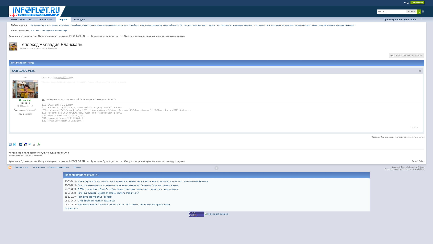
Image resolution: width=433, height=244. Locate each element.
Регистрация (417, 3)
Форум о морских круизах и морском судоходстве (154, 161)
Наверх (414, 127)
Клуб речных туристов (40, 25)
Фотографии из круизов (291, 25)
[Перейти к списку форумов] (37, 11)
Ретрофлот (260, 25)
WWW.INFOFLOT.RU (21, 19)
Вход (406, 3)
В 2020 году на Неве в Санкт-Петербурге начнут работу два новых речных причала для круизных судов (128, 189)
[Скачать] (38, 144)
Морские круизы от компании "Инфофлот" (337, 25)
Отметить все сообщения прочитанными (51, 167)
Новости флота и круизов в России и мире (49, 30)
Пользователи (45, 19)
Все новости (71, 208)
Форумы (63, 19)
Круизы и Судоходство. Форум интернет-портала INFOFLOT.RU (47, 161)
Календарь (79, 19)
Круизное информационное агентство (110, 25)
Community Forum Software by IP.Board (407, 167)
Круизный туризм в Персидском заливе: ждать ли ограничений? (108, 193)
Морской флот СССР (173, 25)
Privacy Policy (418, 161)
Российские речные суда (82, 25)
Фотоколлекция (273, 25)
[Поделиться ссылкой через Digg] (20, 144)
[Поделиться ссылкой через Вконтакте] (10, 144)
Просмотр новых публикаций (400, 19)
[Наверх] (216, 168)
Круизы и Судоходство (104, 161)
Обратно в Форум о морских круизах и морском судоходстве (397, 137)
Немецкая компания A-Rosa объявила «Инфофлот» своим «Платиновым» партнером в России (124, 205)
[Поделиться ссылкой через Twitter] (14, 144)
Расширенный (423, 11)
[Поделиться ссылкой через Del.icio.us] (25, 144)
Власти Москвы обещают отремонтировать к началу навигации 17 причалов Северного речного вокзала (128, 185)
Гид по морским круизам (152, 25)
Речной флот (134, 25)
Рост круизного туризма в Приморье (95, 197)
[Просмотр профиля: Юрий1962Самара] (25, 89)
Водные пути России (60, 25)
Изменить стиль (21, 167)
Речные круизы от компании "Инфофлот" (236, 25)
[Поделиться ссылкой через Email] (29, 144)
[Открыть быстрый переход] (421, 19)
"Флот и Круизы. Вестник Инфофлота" (200, 25)
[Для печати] (34, 144)
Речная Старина (310, 25)
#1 (420, 71)
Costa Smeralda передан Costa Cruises (96, 201)
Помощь (77, 167)
